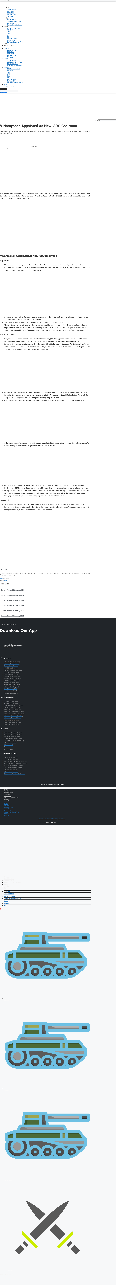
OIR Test (10, 30)
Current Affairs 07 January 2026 (12, 611)
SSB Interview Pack (13, 28)
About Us (6, 789)
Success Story (9, 879)
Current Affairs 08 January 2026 (12, 605)
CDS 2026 (10, 13)
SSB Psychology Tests (14, 21)
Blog (5, 43)
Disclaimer (6, 799)
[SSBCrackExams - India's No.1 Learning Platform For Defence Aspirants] (5, 4)
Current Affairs (12, 38)
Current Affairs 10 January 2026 (12, 595)
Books (6, 18)
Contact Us (6, 801)
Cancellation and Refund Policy (11, 797)
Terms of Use (7, 794)
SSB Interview (11, 9)
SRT (8, 33)
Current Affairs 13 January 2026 (12, 590)
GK (8, 37)
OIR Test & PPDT (12, 23)
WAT (8, 35)
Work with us (7, 791)
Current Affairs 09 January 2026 (12, 600)
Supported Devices (8, 792)
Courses (6, 8)
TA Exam (10, 16)
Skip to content (4, 1)
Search (3, 89)
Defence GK (11, 40)
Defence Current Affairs (15, 42)
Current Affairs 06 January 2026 (12, 616)
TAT (8, 32)
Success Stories (9, 45)
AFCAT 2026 (11, 15)
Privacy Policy (7, 796)
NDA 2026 (10, 11)
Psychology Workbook (14, 25)
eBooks (6, 26)
